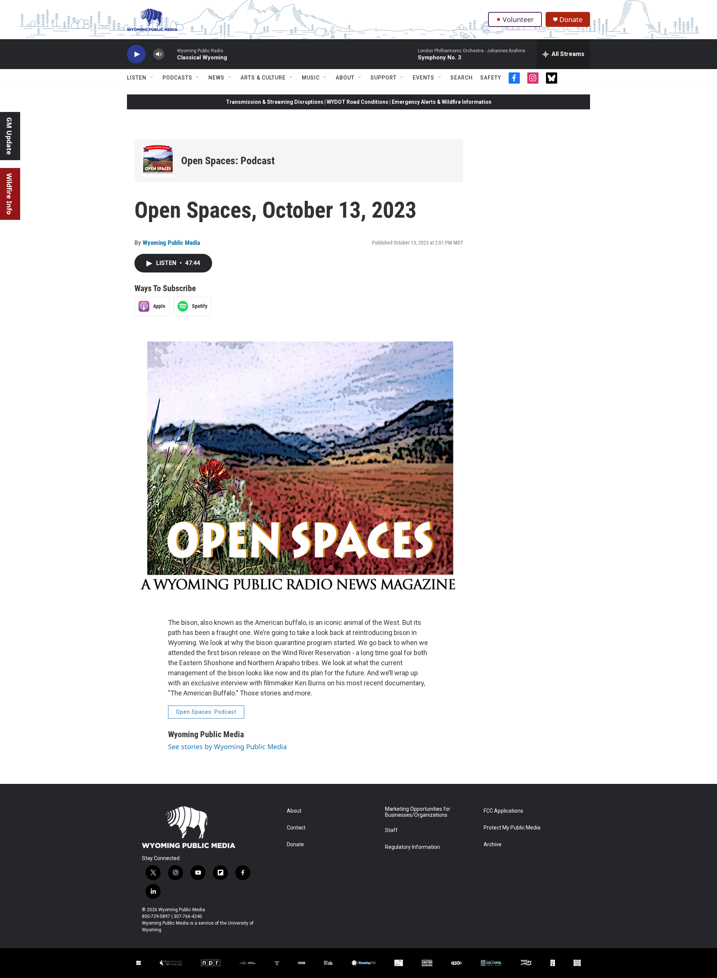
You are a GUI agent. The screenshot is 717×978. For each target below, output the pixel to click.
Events (423, 78)
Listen (136, 78)
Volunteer (518, 19)
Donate (571, 20)
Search (461, 78)
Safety (490, 78)
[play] (136, 54)
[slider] (171, 54)
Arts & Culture (263, 78)
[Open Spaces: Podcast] (158, 161)
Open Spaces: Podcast (228, 161)
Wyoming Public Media (171, 242)
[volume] (158, 54)
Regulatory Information (412, 847)
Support (383, 78)
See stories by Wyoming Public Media (227, 746)
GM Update (9, 136)
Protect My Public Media (512, 828)
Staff (391, 830)
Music (311, 78)
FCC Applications (503, 811)
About (345, 78)
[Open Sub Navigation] (152, 78)
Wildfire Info (9, 194)
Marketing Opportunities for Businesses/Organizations (417, 812)
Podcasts (177, 78)
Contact (296, 828)
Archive (493, 844)
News (216, 78)
